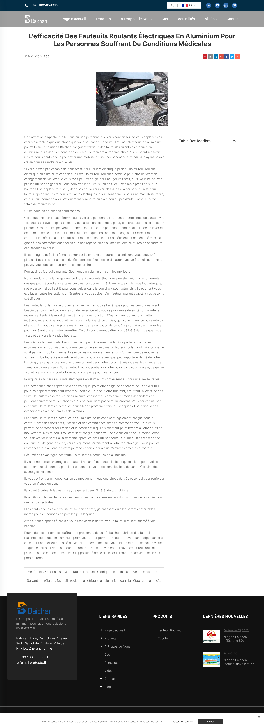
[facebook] (208, 5)
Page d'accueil (74, 19)
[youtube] (217, 5)
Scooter (163, 638)
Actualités (186, 19)
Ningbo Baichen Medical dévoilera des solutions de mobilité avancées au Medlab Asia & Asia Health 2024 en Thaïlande (240, 662)
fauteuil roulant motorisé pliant (64, 342)
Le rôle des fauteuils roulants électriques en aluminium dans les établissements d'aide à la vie (108, 580)
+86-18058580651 (45, 5)
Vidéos (211, 19)
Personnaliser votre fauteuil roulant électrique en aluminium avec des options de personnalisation (115, 572)
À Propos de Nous (136, 19)
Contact (233, 19)
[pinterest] (234, 5)
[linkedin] (225, 5)
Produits (103, 19)
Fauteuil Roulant (169, 630)
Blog (108, 686)
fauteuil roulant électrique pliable (103, 169)
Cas (164, 19)
